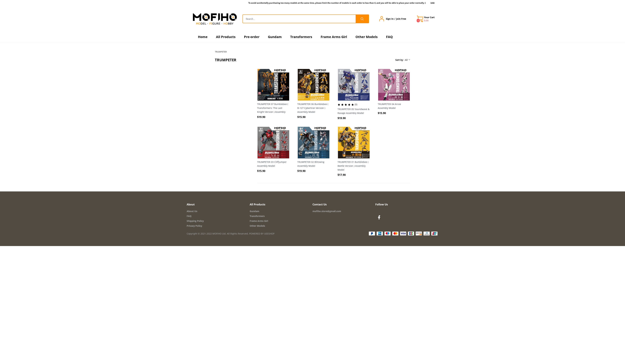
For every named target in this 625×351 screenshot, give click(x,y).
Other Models (257, 225)
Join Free (401, 19)
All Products (257, 204)
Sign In (390, 19)
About (191, 204)
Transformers (257, 216)
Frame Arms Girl (259, 220)
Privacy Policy (194, 225)
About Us (192, 211)
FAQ (189, 216)
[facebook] (380, 218)
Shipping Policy (195, 220)
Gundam (254, 211)
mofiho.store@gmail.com (326, 211)
